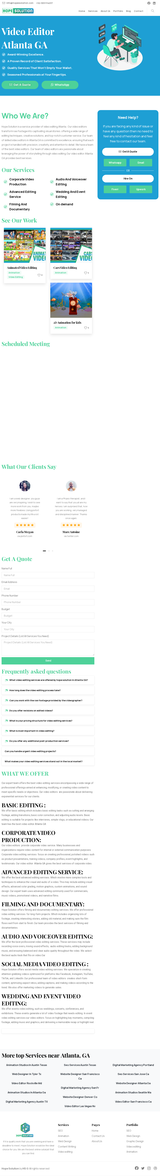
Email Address (9, 582)
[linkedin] (154, 3)
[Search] (152, 10)
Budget (6, 609)
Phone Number (10, 595)
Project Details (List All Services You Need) (25, 636)
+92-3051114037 (44, 3)
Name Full (7, 568)
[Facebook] (149, 3)
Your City (7, 622)
